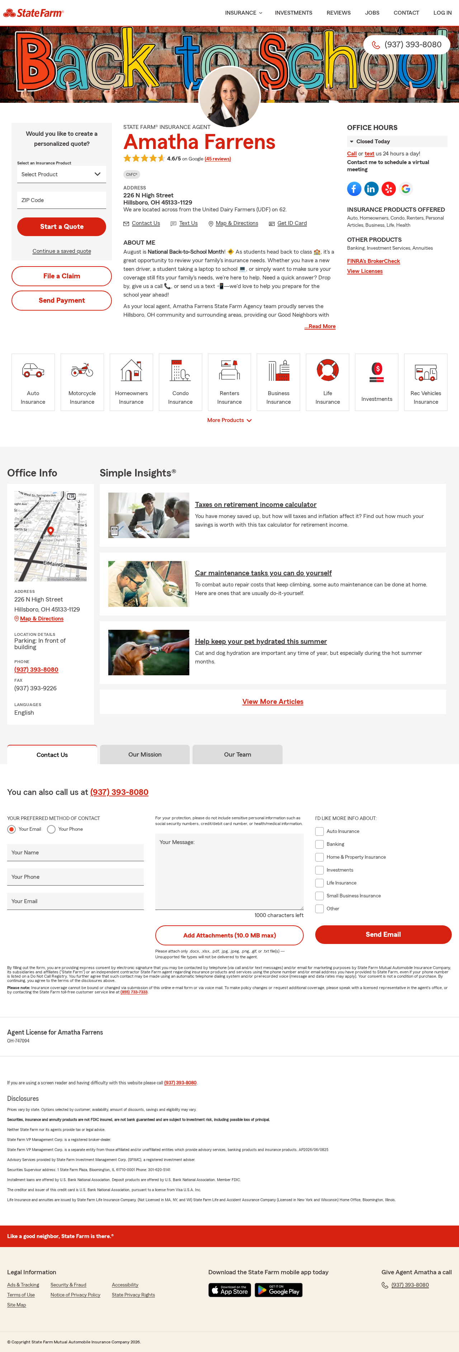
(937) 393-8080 (36, 669)
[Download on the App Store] (229, 1290)
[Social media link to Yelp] (389, 189)
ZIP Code (33, 200)
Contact (406, 13)
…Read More (320, 326)
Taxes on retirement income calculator (256, 504)
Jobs (372, 13)
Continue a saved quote (62, 251)
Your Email (30, 829)
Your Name (25, 852)
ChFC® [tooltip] (131, 174)
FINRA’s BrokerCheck (373, 261)
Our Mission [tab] (145, 754)
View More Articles (272, 701)
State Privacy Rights (133, 1295)
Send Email (383, 934)
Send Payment (62, 300)
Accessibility (125, 1285)
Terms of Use (21, 1295)
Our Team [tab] (237, 754)
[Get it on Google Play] (279, 1290)
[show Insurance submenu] (259, 13)
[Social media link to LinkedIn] (371, 189)
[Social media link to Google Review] (406, 189)
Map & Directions (41, 619)
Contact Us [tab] (52, 755)
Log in (443, 13)
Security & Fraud (68, 1285)
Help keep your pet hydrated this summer (261, 641)
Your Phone (70, 829)
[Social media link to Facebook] (354, 189)
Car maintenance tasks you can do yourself (263, 573)
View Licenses (365, 271)
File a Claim (61, 276)
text (369, 154)
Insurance (240, 13)
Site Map (16, 1305)
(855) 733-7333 (133, 992)
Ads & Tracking (23, 1285)
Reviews (339, 13)
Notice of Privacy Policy (75, 1295)
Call (352, 154)
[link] (33, 13)
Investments (293, 13)
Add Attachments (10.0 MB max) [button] (229, 935)
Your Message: (177, 842)
